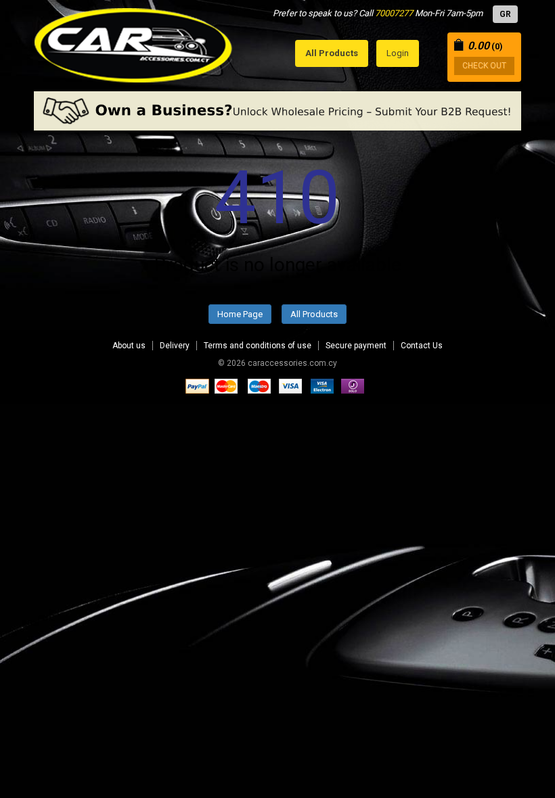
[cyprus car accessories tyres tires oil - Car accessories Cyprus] (134, 42)
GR (505, 14)
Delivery (175, 345)
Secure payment (356, 345)
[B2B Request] (277, 111)
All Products (314, 314)
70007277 (394, 13)
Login (397, 53)
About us (129, 345)
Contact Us (422, 345)
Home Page (240, 314)
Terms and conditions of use (257, 345)
